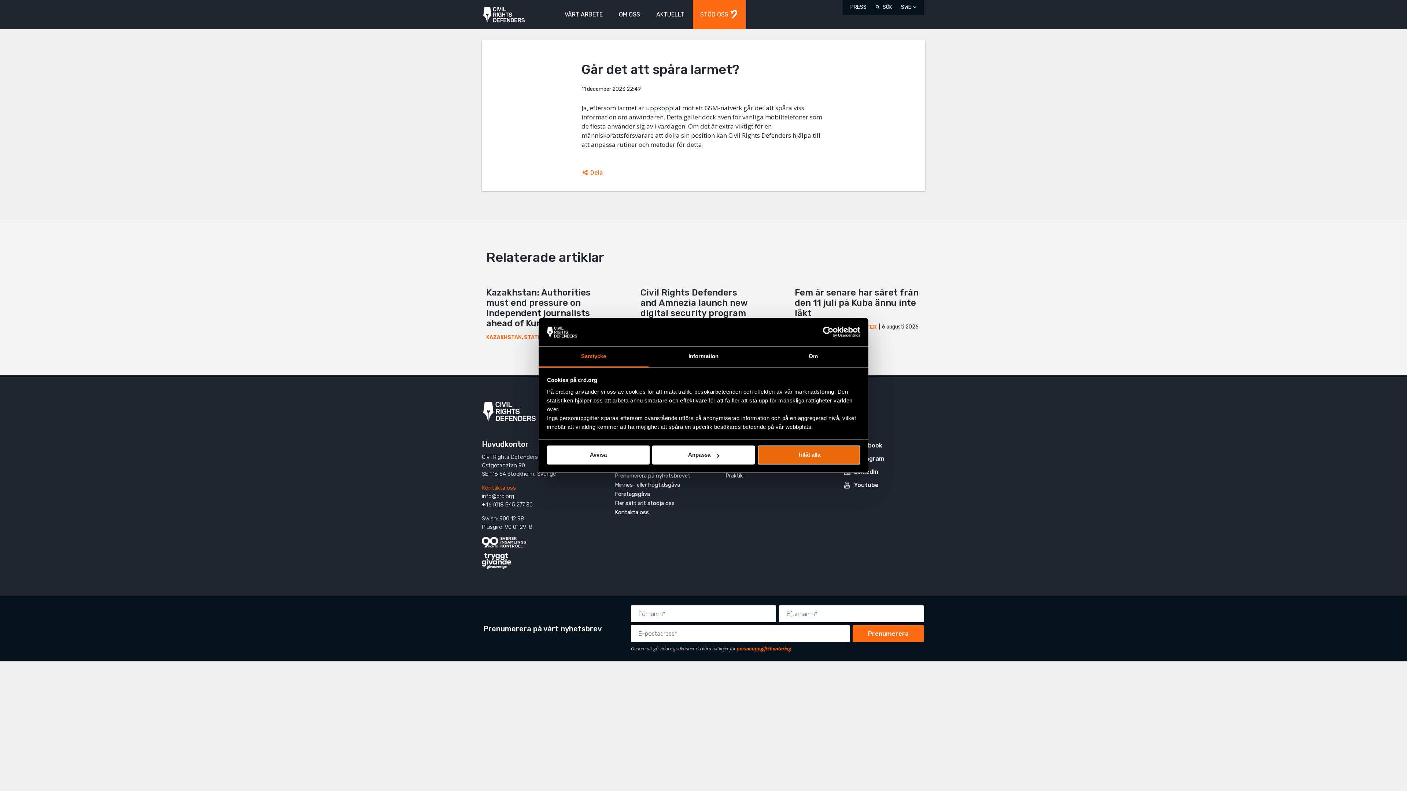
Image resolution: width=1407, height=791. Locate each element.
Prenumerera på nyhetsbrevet (652, 475)
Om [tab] (813, 356)
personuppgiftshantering (764, 648)
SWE (906, 7)
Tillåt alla (809, 455)
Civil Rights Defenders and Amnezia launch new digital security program (693, 302)
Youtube (866, 485)
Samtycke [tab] (593, 356)
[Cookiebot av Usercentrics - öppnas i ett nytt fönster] (828, 332)
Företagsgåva (632, 494)
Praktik (734, 475)
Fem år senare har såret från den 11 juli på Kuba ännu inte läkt (857, 302)
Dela (596, 172)
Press (858, 7)
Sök (887, 7)
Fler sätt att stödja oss (645, 503)
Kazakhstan (504, 337)
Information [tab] (703, 356)
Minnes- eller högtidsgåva (647, 485)
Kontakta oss (499, 487)
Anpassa (699, 455)
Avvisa (598, 455)
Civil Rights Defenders (504, 15)
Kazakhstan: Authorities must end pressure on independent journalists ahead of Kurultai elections (544, 307)
